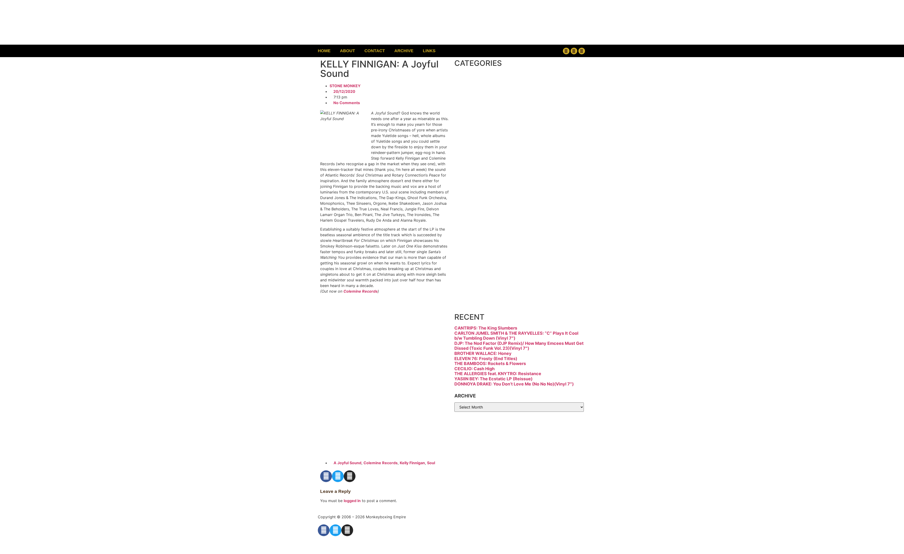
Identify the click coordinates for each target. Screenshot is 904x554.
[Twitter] (574, 51)
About (347, 50)
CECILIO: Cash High (474, 368)
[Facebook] (566, 51)
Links (429, 50)
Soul (431, 462)
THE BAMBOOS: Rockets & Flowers (490, 363)
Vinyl (475, 279)
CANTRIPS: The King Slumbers (485, 328)
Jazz (473, 180)
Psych (479, 219)
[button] (536, 51)
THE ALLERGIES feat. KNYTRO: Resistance (497, 373)
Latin (475, 200)
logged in (352, 500)
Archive (403, 50)
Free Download (507, 298)
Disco (477, 101)
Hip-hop (484, 160)
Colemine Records (360, 291)
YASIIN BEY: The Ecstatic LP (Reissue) (493, 378)
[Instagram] (581, 51)
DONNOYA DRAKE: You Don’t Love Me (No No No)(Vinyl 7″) (514, 383)
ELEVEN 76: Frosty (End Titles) (485, 358)
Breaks (481, 81)
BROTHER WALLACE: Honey (483, 353)
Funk (475, 140)
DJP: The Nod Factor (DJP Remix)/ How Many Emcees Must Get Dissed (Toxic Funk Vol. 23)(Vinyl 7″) (519, 346)
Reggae (483, 239)
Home (324, 50)
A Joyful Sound (347, 462)
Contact (374, 50)
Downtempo (498, 121)
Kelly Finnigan (412, 462)
